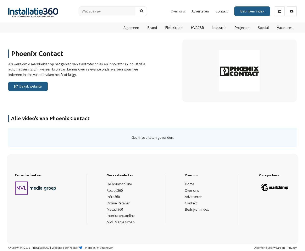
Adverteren (193, 196)
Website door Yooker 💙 (67, 248)
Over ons (192, 190)
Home (189, 184)
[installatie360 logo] (33, 9)
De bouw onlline (119, 184)
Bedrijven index (197, 209)
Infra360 (113, 196)
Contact (191, 203)
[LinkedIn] (280, 11)
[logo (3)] (35, 188)
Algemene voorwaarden (269, 248)
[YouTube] (292, 11)
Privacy (292, 248)
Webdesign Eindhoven (99, 248)
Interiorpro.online (121, 215)
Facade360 (115, 190)
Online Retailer (118, 203)
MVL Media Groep (121, 222)
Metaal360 (115, 209)
